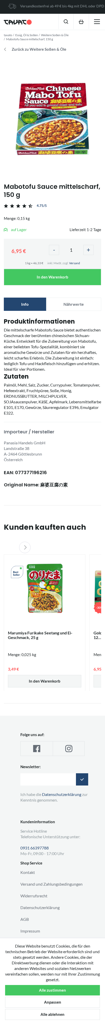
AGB (24, 919)
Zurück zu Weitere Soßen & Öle (39, 49)
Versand (74, 263)
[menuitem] (65, 21)
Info (25, 304)
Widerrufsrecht (33, 895)
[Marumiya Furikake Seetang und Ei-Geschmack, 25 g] (44, 588)
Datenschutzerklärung (40, 907)
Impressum (30, 930)
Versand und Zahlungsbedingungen (51, 884)
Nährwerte (73, 304)
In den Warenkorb (52, 277)
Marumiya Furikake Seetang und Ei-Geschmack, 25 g (40, 635)
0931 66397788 (34, 847)
